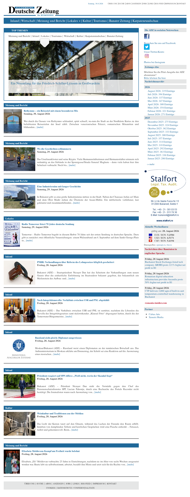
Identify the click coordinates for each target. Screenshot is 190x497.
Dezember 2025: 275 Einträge (163, 121)
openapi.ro (161, 244)
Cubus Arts (154, 314)
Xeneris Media (156, 317)
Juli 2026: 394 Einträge (159, 94)
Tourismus (100, 21)
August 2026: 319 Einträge (161, 90)
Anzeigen (136, 3)
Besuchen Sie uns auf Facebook (160, 43)
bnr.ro (169, 244)
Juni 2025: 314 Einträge (160, 141)
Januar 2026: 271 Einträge (161, 114)
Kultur (87, 21)
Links (151, 3)
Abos (128, 3)
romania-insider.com (156, 303)
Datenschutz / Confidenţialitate (76, 487)
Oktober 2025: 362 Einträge (162, 128)
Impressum (170, 3)
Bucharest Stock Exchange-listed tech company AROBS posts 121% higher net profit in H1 (165, 264)
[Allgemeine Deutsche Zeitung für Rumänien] (32, 8)
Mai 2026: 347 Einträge (160, 100)
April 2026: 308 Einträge (160, 104)
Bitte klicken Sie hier (154, 78)
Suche (121, 3)
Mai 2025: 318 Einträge (160, 145)
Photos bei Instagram (154, 62)
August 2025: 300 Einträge (161, 135)
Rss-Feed (159, 3)
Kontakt (181, 3)
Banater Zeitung (119, 21)
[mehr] (39, 127)
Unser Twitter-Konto (154, 51)
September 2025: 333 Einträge (163, 131)
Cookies (50, 487)
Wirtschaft (28, 21)
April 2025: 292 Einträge (160, 148)
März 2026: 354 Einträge (160, 107)
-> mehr (150, 164)
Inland (14, 21)
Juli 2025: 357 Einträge (159, 138)
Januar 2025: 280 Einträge (161, 158)
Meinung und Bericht (51, 21)
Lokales (73, 21)
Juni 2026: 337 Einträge (160, 97)
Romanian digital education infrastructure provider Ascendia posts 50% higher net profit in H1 (164, 279)
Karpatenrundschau (145, 21)
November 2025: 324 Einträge (163, 125)
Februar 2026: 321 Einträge (161, 110)
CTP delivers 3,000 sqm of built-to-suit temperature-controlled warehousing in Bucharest (164, 293)
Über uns (112, 3)
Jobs (144, 3)
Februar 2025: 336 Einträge (161, 155)
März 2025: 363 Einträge (160, 151)
